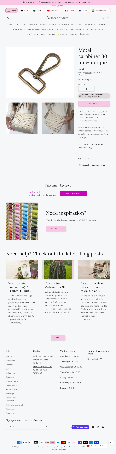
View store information (89, 121)
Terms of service (74, 447)
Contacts (10, 377)
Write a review (73, 194)
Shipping (88, 72)
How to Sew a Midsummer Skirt (57, 285)
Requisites (10, 409)
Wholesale (10, 360)
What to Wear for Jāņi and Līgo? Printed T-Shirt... (20, 287)
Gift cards (10, 369)
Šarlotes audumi (23, 447)
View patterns (56, 228)
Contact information (59, 449)
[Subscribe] (46, 427)
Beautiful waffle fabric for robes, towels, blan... (92, 287)
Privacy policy (62, 447)
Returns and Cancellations (12, 399)
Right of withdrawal (14, 405)
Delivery (9, 365)
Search (9, 356)
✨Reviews (10, 373)
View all (58, 337)
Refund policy (50, 447)
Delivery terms (12, 385)
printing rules (12, 394)
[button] (8, 17)
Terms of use (11, 389)
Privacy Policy (12, 381)
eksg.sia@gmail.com (42, 366)
